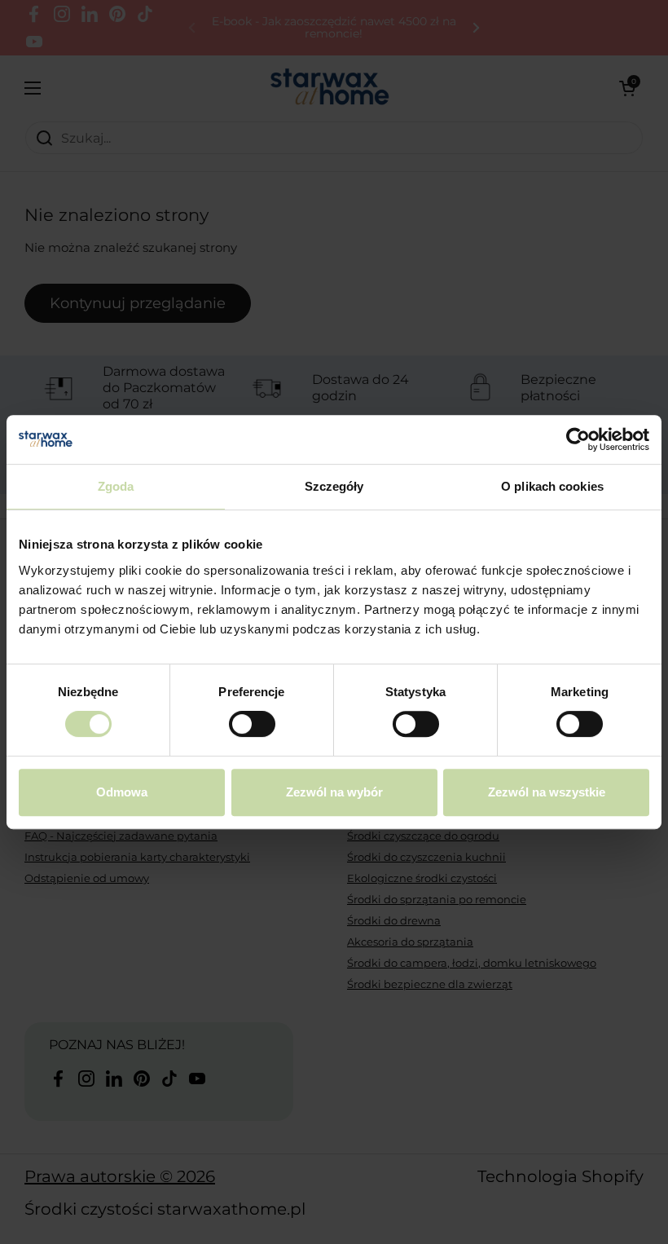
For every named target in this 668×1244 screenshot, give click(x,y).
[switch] (252, 724)
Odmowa (121, 792)
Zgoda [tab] (116, 486)
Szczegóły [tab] (334, 486)
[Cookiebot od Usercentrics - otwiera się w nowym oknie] (578, 439)
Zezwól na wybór (334, 792)
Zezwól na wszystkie (546, 792)
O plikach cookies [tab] (552, 486)
